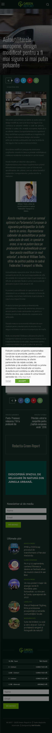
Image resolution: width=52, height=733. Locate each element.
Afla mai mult (24, 377)
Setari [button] (8, 381)
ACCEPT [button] (22, 381)
